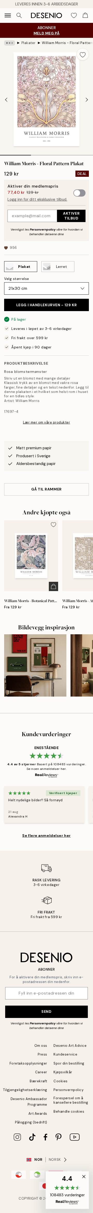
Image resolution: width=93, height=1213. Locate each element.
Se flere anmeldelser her (46, 835)
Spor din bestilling (68, 1063)
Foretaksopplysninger (28, 1063)
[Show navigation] (7, 15)
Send (46, 1011)
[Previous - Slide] (6, 100)
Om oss (40, 1045)
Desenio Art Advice (70, 1045)
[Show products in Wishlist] (74, 15)
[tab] (15, 153)
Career (41, 1072)
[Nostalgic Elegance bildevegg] (35, 665)
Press (42, 1054)
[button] (67, 1190)
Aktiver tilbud (71, 216)
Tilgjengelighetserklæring (25, 1090)
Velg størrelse (16, 278)
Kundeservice (65, 1054)
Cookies (60, 1081)
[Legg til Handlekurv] (53, 586)
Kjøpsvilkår (62, 1072)
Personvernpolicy (43, 229)
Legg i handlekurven (46, 305)
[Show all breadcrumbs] (9, 43)
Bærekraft (38, 1081)
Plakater (28, 43)
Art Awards (37, 1113)
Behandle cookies (68, 1111)
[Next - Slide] (87, 100)
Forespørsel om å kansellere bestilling (70, 1100)
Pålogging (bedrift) (31, 1122)
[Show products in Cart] (85, 15)
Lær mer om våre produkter (46, 422)
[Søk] (19, 15)
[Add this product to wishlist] (82, 54)
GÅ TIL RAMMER (46, 489)
